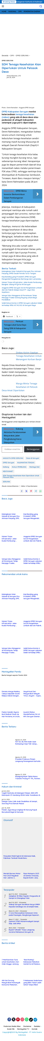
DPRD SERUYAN (7, 60)
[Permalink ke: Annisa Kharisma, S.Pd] (4, 76)
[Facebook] (9, 1020)
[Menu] (3, 6)
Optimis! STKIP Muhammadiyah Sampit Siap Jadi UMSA (24, 922)
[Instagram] (22, 1020)
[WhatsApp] (27, 1020)
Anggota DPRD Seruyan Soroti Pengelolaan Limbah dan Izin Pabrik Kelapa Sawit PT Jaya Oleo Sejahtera (22, 290)
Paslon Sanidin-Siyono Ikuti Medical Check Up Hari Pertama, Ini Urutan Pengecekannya (11, 714)
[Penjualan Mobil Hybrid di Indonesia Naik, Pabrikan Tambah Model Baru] (22, 839)
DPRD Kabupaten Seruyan (15, 111)
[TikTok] (31, 1020)
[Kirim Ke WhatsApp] (40, 491)
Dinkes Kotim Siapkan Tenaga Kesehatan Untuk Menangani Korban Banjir (29, 356)
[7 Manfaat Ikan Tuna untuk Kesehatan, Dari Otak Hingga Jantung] (11, 952)
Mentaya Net (34, 467)
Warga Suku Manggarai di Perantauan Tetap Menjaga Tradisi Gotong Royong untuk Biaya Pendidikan (19, 297)
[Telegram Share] (36, 491)
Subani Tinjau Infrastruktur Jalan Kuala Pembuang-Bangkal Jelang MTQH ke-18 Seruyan (22, 283)
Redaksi (37, 1026)
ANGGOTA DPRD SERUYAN (13, 458)
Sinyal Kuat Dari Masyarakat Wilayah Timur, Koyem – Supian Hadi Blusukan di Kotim (32, 693)
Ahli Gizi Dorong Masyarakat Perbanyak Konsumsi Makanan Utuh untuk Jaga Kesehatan (11, 982)
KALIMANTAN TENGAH (25, 463)
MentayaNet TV (23, 1029)
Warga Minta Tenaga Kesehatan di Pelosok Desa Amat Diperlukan (19, 387)
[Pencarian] (41, 6)
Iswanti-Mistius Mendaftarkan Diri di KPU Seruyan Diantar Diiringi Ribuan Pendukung (31, 714)
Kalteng (6, 467)
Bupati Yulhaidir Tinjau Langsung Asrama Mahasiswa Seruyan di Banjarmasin (21, 931)
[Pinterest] (18, 1020)
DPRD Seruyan (8, 463)
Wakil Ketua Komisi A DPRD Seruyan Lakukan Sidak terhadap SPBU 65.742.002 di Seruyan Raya (22, 304)
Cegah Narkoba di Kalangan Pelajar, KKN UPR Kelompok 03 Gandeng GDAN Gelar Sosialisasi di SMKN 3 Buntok (21, 794)
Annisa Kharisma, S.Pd (14, 76)
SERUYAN (6, 482)
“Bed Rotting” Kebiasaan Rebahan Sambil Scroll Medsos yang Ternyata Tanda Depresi (31, 962)
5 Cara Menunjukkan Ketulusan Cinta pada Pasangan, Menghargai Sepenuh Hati (24, 914)
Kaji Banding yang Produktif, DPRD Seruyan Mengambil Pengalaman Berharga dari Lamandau (21, 278)
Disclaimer (27, 1026)
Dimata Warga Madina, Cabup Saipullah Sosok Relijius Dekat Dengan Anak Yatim (11, 693)
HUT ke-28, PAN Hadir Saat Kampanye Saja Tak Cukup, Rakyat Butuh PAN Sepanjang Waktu (26, 743)
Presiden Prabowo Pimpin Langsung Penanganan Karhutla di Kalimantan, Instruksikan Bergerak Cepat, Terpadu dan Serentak (28, 760)
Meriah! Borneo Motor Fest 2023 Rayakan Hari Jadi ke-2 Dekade (12, 875)
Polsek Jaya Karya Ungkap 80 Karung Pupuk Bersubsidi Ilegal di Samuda (19, 811)
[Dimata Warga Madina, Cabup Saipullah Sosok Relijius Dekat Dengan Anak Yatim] (11, 684)
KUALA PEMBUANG (19, 467)
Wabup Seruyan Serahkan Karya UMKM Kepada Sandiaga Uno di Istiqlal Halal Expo (24, 905)
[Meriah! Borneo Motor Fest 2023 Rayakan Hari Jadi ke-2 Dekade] (12, 866)
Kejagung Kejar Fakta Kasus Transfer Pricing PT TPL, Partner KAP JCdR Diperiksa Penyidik (27, 777)
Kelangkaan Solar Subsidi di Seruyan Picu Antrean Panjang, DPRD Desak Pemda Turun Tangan (21, 272)
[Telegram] (35, 1020)
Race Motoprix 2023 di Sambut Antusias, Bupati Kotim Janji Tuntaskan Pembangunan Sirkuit (31, 875)
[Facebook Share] (21, 491)
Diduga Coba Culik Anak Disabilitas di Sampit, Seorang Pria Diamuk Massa (19, 802)
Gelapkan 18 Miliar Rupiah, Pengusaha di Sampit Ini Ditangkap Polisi (24, 897)
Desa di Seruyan (32, 458)
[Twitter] (13, 1020)
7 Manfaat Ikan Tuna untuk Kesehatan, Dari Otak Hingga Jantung (10, 962)
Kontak (34, 1029)
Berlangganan (33, 449)
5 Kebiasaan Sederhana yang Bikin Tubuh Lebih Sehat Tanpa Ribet (32, 982)
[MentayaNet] (22, 1008)
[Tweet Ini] (26, 491)
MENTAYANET (8, 471)
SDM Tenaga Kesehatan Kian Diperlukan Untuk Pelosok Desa (21, 476)
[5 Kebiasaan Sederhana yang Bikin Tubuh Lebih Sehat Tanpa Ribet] (32, 973)
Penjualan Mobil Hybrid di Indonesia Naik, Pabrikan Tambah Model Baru (20, 857)
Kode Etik (11, 1029)
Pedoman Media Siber (12, 1026)
